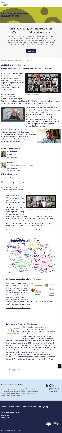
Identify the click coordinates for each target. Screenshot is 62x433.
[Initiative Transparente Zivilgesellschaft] (53, 424)
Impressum (3, 406)
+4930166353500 (13, 157)
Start (2, 60)
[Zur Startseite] (4, 4)
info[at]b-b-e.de (4, 419)
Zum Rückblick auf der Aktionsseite (18, 308)
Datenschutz (11, 406)
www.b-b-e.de (4, 420)
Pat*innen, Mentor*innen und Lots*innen (21, 60)
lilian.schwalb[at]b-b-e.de (13, 159)
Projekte (7, 60)
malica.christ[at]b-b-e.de (13, 170)
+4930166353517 (13, 168)
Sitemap (18, 406)
